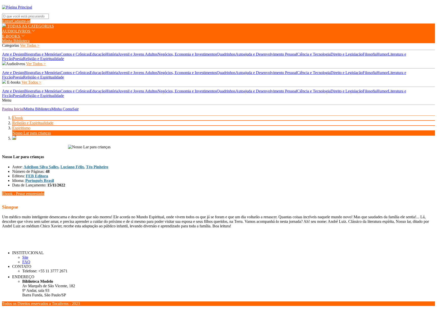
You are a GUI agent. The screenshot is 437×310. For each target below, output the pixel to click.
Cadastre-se (21, 21)
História (111, 54)
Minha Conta (61, 109)
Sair (75, 109)
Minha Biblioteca (16, 41)
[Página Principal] (17, 7)
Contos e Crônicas (75, 54)
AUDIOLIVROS (16, 31)
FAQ (26, 262)
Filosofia (370, 54)
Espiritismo (21, 128)
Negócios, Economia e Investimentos (187, 54)
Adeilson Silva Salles (41, 167)
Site (25, 257)
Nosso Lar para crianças (31, 133)
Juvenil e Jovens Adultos (138, 54)
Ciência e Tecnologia (314, 54)
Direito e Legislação (347, 54)
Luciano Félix (72, 167)
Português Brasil (39, 180)
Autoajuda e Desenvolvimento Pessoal (266, 54)
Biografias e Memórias (42, 54)
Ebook (17, 118)
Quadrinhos (226, 54)
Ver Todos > (36, 64)
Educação (97, 54)
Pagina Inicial (13, 109)
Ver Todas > (29, 45)
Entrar (7, 21)
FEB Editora (37, 176)
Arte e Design (13, 54)
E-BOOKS (11, 36)
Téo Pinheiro (97, 167)
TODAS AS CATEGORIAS (30, 26)
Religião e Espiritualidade (43, 59)
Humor (382, 54)
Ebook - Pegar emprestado (23, 194)
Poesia (18, 59)
